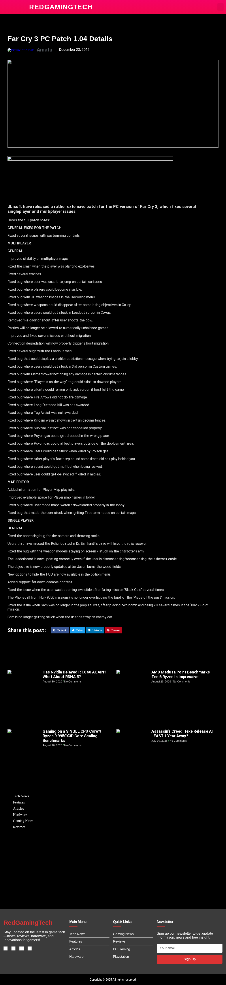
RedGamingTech (60, 7)
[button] (220, 7)
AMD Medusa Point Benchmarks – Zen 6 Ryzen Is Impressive (182, 674)
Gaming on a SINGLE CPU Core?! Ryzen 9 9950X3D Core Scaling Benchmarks (72, 736)
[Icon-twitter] (13, 948)
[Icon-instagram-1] (21, 948)
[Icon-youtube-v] (30, 948)
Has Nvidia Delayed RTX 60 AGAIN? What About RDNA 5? (74, 674)
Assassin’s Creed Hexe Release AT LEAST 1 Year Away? (182, 733)
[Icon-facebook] (6, 948)
